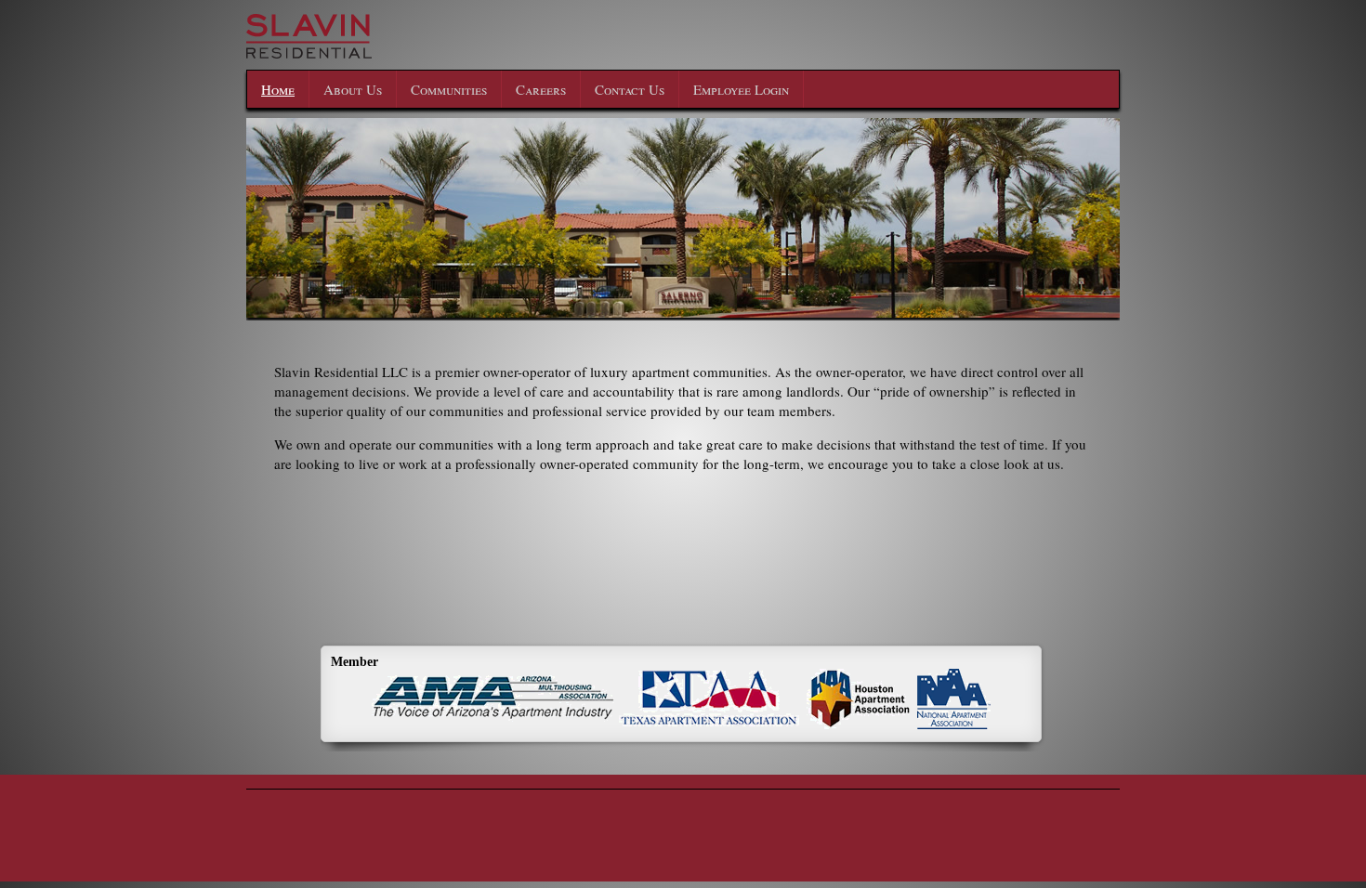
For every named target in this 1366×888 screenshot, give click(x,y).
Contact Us (629, 89)
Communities (449, 89)
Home (278, 89)
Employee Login (741, 89)
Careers (541, 89)
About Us (352, 89)
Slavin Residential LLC (404, 48)
